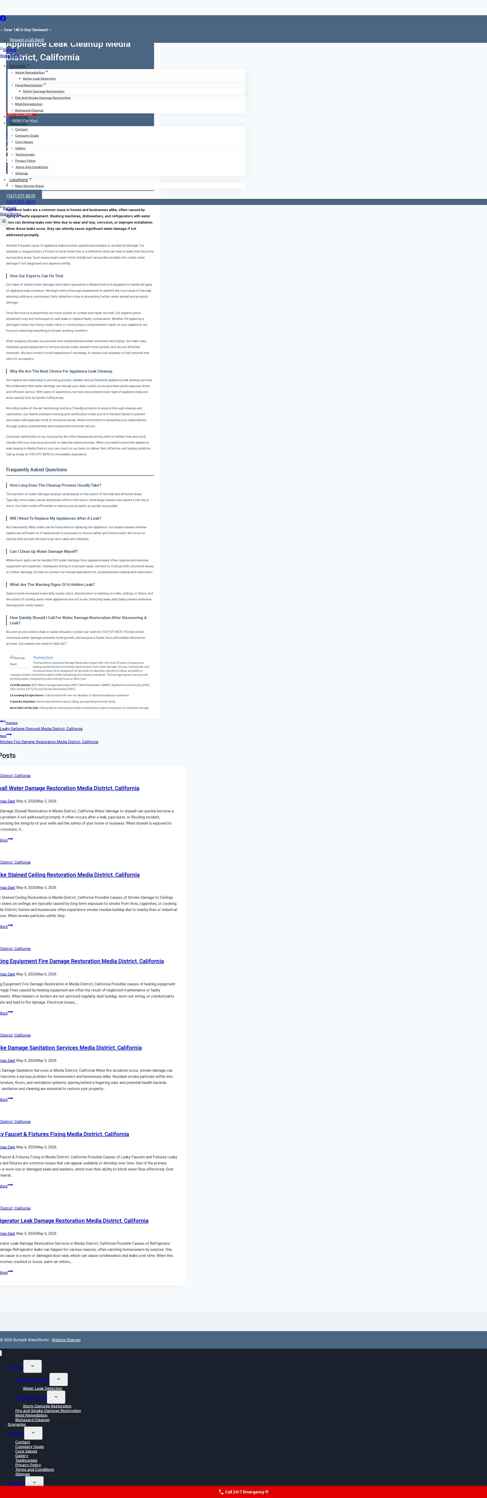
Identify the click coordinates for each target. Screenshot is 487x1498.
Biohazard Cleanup (29, 110)
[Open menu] (4, 221)
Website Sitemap (66, 1340)
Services (15, 1367)
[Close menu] (1, 1353)
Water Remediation (32, 1380)
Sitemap (21, 173)
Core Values (24, 142)
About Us (16, 1433)
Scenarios (19, 116)
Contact (21, 129)
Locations (16, 1483)
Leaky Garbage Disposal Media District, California (41, 726)
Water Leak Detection (39, 78)
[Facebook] (3, 20)
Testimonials (25, 154)
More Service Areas (29, 186)
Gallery (20, 148)
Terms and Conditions (31, 167)
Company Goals (27, 136)
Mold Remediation (28, 104)
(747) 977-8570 (21, 201)
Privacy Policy (25, 161)
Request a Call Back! (27, 39)
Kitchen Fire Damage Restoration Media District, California (49, 739)
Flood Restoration (31, 1397)
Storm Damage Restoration (43, 91)
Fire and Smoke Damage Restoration (43, 98)
